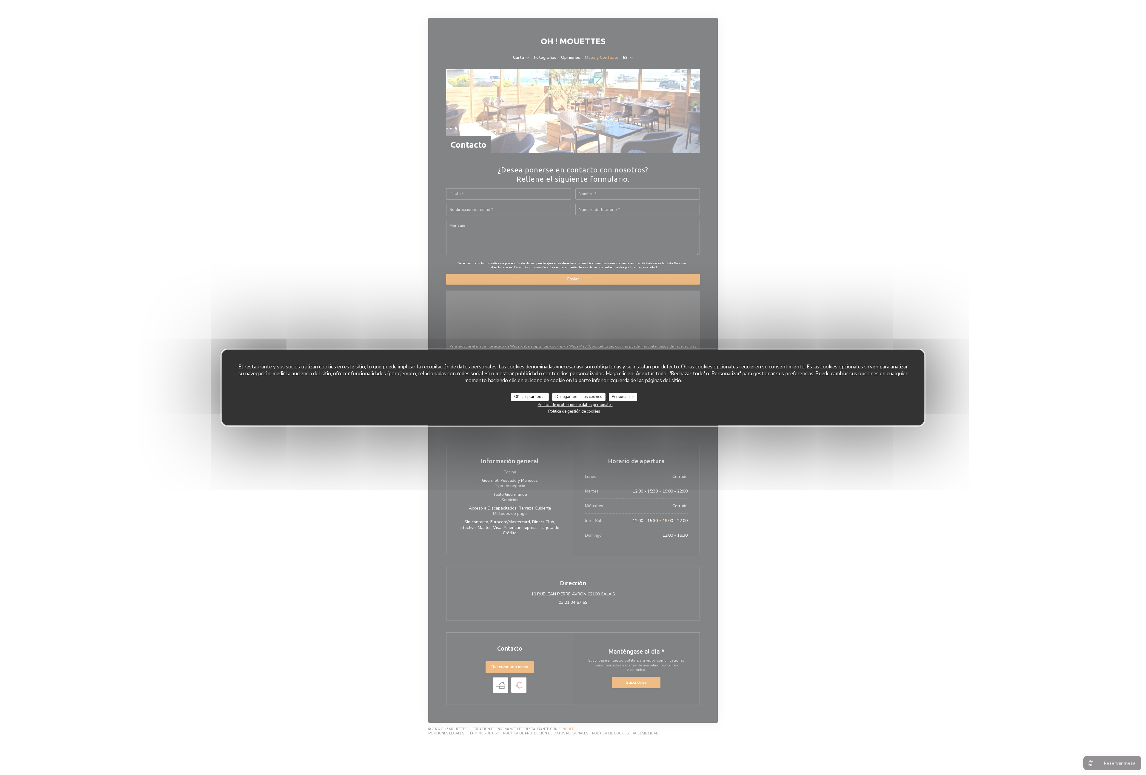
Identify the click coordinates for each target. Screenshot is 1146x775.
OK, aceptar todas (530, 396)
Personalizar (623, 396)
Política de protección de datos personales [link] (575, 404)
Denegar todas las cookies (578, 396)
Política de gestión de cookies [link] (574, 411)
